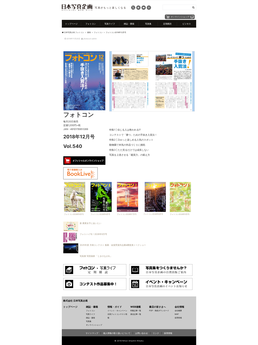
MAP (177, 314)
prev (105, 79)
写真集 (148, 23)
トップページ (71, 23)
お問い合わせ (141, 333)
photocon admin (90, 39)
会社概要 (178, 310)
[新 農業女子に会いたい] (81, 230)
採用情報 (178, 318)
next (199, 79)
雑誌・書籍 (129, 23)
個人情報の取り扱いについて (116, 333)
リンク (156, 333)
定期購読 (167, 23)
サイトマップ (92, 333)
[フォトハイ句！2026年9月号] (84, 241)
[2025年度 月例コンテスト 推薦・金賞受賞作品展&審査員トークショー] (104, 252)
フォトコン (90, 23)
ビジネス (186, 23)
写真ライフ (110, 23)
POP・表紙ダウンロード (159, 310)
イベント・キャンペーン (117, 310)
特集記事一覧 (135, 310)
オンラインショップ (94, 325)
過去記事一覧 (135, 314)
